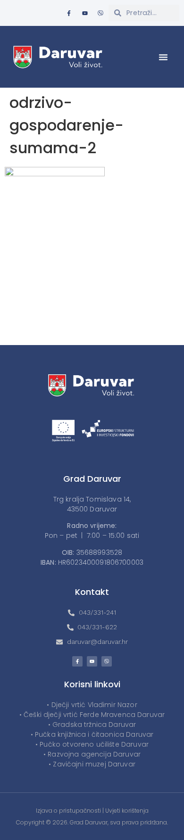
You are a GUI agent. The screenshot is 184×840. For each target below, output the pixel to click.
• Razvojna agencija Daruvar (92, 754)
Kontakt (92, 592)
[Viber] (100, 13)
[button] (163, 57)
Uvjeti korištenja (127, 811)
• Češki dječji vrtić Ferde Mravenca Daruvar (92, 714)
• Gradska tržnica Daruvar (92, 724)
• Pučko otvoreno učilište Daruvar (92, 744)
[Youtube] (85, 13)
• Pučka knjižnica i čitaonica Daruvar (92, 734)
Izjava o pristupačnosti (68, 811)
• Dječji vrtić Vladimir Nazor (92, 704)
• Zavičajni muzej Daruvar (92, 764)
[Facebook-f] (69, 13)
